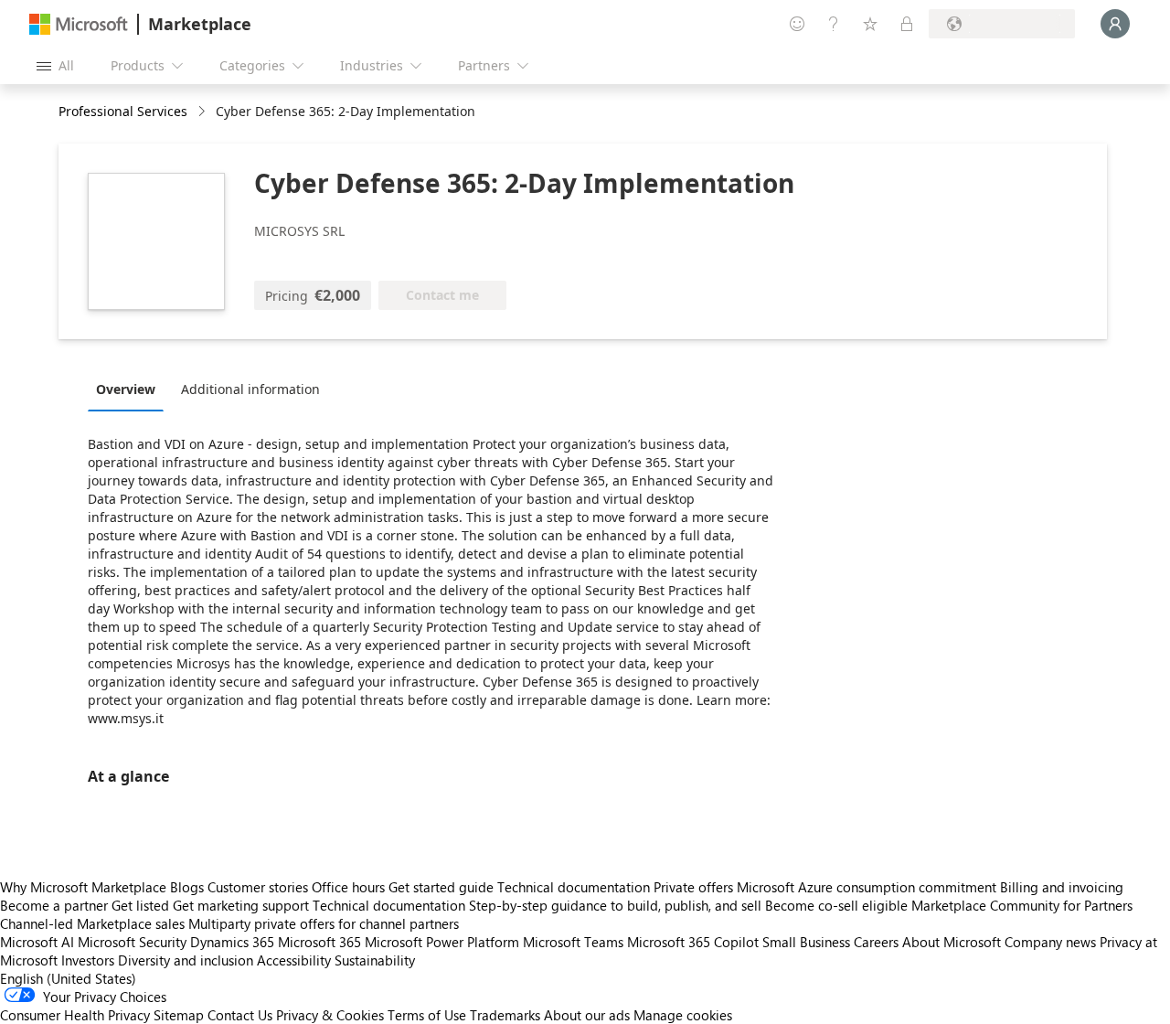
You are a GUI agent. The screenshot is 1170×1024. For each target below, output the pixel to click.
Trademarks (505, 1015)
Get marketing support (241, 905)
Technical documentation (573, 887)
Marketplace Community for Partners (1022, 905)
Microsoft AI (37, 942)
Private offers (693, 887)
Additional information (250, 389)
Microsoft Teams (573, 942)
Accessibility (294, 960)
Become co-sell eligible (836, 905)
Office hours (348, 887)
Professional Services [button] (122, 111)
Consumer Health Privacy (75, 1015)
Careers (876, 942)
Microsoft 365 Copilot (693, 942)
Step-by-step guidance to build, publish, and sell (615, 905)
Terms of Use (427, 1015)
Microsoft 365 (319, 942)
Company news (1050, 942)
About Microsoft (951, 942)
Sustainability (375, 960)
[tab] (130, 388)
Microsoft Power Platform (442, 942)
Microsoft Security (132, 942)
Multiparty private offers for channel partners (323, 923)
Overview (125, 389)
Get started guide (441, 887)
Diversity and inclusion (185, 960)
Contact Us (239, 1015)
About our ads (587, 1015)
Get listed (140, 905)
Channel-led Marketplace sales (92, 923)
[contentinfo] (203, 112)
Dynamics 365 (232, 942)
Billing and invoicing (1061, 887)
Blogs (187, 887)
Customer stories (257, 887)
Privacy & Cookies (330, 1015)
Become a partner (54, 905)
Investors (87, 960)
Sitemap (179, 1015)
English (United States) (68, 978)
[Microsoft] (78, 24)
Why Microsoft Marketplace (83, 887)
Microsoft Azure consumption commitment (868, 887)
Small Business (806, 942)
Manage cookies (682, 1015)
